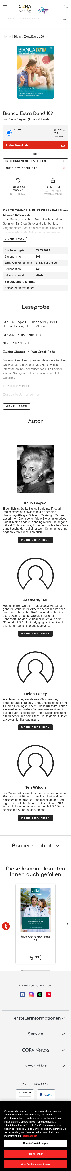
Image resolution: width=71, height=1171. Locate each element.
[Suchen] (64, 19)
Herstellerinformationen (19, 287)
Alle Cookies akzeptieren (35, 1164)
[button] (35, 168)
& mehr (44, 119)
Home (7, 36)
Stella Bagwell (17, 119)
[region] (35, 1136)
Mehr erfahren (35, 539)
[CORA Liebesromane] (25, 9)
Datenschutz (30, 1136)
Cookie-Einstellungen (35, 1143)
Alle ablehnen (36, 1153)
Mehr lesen (16, 406)
